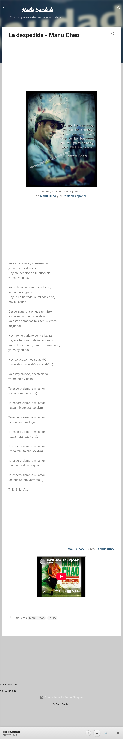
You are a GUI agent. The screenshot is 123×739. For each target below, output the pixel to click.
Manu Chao (76, 549)
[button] (113, 34)
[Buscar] (119, 8)
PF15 (52, 618)
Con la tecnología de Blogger (63, 697)
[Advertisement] (61, 65)
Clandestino (105, 549)
